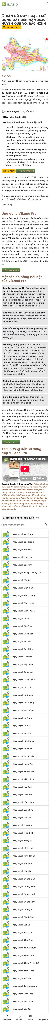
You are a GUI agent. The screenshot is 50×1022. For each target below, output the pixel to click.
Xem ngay (9, 171)
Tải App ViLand (26, 171)
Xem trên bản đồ (12, 27)
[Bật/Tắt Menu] (45, 4)
